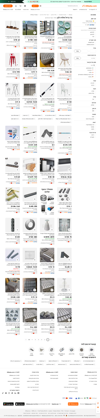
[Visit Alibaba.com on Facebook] (18, 393)
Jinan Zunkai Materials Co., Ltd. (30, 211)
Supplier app (55, 404)
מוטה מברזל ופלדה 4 (88, 364)
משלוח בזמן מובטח (73, 381)
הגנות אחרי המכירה (73, 384)
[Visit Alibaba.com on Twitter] (12, 393)
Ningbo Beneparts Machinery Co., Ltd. (12, 181)
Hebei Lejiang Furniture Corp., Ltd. (64, 77)
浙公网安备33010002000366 (75, 415)
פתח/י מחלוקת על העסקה (33, 381)
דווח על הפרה (35, 390)
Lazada (50, 411)
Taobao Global (56, 411)
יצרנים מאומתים (54, 375)
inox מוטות (41, 361)
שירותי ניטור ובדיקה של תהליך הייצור (71, 388)
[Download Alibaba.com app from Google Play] (8, 404)
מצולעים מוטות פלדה (65, 122)
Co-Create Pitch (93, 378)
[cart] (20, 6)
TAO (62, 411)
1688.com (34, 411)
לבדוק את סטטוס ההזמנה (13, 381)
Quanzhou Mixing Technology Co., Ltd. (12, 45)
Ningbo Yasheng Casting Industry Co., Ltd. (64, 211)
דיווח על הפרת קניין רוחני (33, 387)
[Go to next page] (26, 339)
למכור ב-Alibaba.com (14, 375)
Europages (72, 411)
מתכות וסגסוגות (62, 14)
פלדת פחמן (53, 14)
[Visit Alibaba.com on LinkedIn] (15, 393)
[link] (98, 403)
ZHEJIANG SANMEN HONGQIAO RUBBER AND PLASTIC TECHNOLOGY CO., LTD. (12, 106)
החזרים (37, 384)
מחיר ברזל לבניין (49, 364)
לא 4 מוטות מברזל (65, 361)
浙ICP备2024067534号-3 (90, 415)
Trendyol (67, 411)
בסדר (77, 51)
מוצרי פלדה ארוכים (44, 14)
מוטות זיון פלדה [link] (34, 14)
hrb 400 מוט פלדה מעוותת (28, 118)
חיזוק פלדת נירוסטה (53, 361)
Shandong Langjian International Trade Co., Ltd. (47, 47)
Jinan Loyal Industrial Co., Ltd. (12, 241)
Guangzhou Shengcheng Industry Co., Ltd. (30, 46)
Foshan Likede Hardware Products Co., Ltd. (47, 242)
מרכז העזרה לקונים (34, 375)
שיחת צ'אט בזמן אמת (34, 378)
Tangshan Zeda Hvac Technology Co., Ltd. (64, 182)
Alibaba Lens (88, 404)
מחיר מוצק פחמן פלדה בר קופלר (63, 118)
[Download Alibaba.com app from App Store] (20, 404)
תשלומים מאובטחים (73, 375)
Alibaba (70, 14)
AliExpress (27, 411)
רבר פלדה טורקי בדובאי (75, 364)
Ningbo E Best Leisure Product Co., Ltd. (47, 110)
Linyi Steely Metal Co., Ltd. (13, 148)
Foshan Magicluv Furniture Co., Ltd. (64, 108)
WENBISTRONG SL (32, 181)
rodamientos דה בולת (15, 361)
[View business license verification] (64, 415)
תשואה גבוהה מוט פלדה (29, 361)
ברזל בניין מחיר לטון (27, 364)
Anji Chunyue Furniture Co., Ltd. (12, 76)
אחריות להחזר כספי (73, 378)
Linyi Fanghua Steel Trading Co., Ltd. (30, 240)
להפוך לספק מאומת (14, 384)
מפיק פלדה (76, 361)
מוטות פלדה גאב (14, 115)
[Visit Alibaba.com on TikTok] (3, 393)
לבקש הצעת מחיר (54, 378)
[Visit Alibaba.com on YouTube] (6, 393)
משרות (95, 384)
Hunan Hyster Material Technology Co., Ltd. (47, 75)
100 (29, 339)
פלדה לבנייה (39, 364)
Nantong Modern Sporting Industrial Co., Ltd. (30, 150)
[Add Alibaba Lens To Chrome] (73, 404)
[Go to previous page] (51, 339)
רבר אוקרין (25, 115)
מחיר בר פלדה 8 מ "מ (50, 115)
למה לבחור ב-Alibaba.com (91, 375)
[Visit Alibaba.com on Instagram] (9, 393)
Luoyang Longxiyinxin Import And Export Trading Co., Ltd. (64, 240)
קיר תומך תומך (14, 118)
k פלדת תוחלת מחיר (36, 115)
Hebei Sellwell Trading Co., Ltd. (12, 211)
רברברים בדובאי (61, 364)
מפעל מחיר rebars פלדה (64, 115)
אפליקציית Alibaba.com (32, 404)
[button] (40, 6)
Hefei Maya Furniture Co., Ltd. (47, 181)
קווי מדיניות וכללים (73, 391)
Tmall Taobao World (42, 411)
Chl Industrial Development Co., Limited (64, 46)
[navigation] (85, 177)
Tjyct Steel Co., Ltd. (32, 76)
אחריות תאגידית (93, 381)
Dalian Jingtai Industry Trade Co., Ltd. (64, 152)
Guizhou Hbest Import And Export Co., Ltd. (47, 148)
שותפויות (17, 387)
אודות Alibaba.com (92, 372)
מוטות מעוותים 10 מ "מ (88, 361)
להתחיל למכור (16, 378)
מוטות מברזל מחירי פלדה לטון (44, 118)
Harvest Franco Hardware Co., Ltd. (30, 106)
